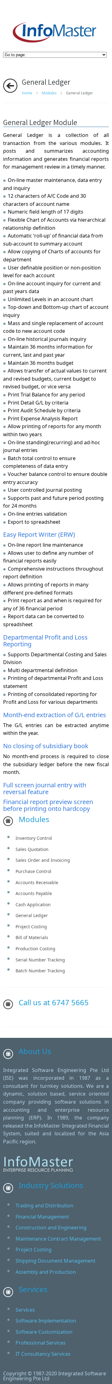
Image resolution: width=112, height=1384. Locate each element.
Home (27, 93)
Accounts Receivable (37, 882)
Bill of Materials (32, 937)
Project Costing (31, 926)
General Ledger (32, 915)
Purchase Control (33, 871)
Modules (49, 93)
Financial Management (42, 1216)
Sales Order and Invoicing (43, 860)
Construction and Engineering (51, 1227)
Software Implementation (46, 1320)
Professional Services (41, 1342)
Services (25, 1309)
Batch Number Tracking (40, 971)
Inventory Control (34, 838)
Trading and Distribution (44, 1205)
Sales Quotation (32, 849)
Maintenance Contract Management (58, 1238)
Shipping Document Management (56, 1260)
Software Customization (44, 1331)
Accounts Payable (34, 893)
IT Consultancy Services (43, 1353)
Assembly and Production (46, 1272)
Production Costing (35, 949)
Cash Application (33, 904)
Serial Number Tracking (40, 960)
